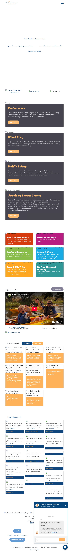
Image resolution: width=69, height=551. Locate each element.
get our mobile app (34, 51)
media (17, 531)
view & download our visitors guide (50, 46)
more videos (57, 289)
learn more (13, 122)
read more (12, 428)
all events (27, 343)
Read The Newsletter (19, 328)
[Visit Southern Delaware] (11, 3)
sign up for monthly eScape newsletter (20, 46)
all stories (37, 343)
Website (32, 550)
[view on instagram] (7, 421)
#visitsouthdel (9, 431)
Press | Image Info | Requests (17, 535)
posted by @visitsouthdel (32, 431)
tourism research (17, 539)
